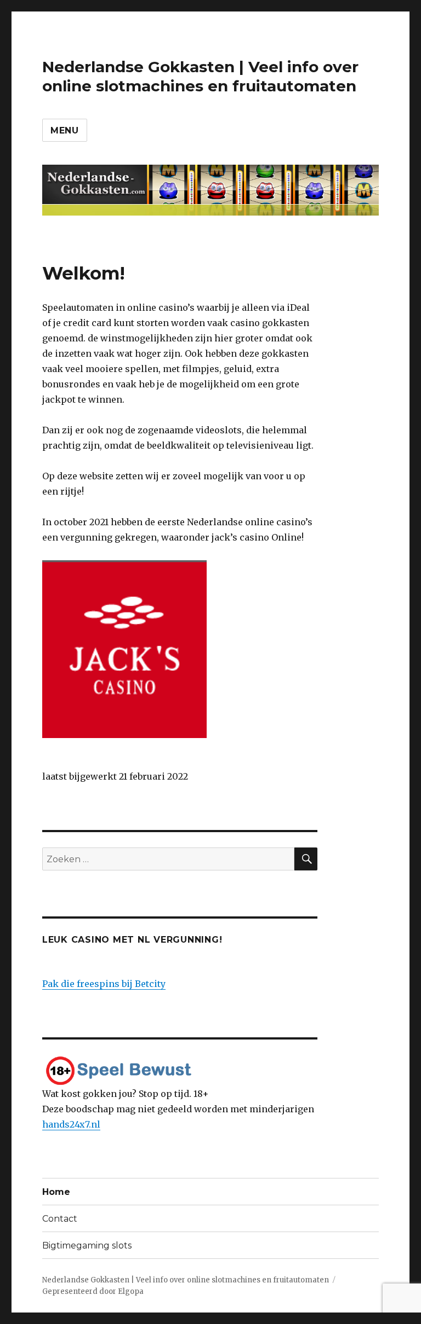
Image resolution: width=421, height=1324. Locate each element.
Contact (59, 1218)
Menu (64, 130)
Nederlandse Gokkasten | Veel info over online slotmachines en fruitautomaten (200, 76)
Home (56, 1192)
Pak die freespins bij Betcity (104, 983)
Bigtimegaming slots (87, 1245)
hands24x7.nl (71, 1124)
